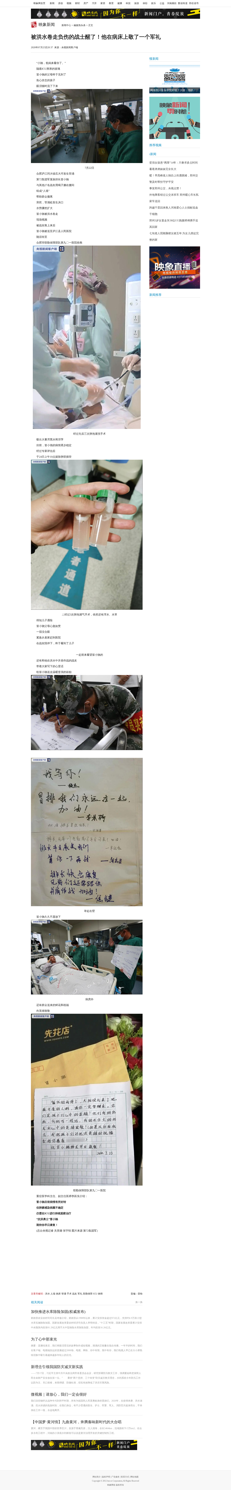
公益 (162, 3)
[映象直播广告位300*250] (174, 267)
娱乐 (153, 3)
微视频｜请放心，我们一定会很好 (59, 1394)
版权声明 (106, 1477)
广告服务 (115, 1477)
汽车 (94, 3)
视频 (69, 3)
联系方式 (125, 1477)
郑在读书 (194, 3)
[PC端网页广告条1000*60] (115, 14)
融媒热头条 (80, 25)
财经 (77, 3)
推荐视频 (155, 145)
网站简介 (97, 1477)
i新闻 (152, 154)
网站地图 (134, 1477)
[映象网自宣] (174, 118)
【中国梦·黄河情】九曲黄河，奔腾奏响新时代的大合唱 (76, 1422)
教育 (111, 3)
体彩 (145, 3)
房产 (86, 3)
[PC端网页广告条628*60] (84, 1445)
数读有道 (183, 3)
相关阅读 (37, 1302)
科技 (128, 3)
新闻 (52, 3)
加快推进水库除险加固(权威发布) (58, 1312)
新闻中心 (66, 25)
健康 (119, 3)
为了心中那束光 (44, 1339)
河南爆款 (172, 3)
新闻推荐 (155, 294)
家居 (102, 3)
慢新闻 (153, 58)
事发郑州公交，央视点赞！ (165, 188)
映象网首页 (39, 3)
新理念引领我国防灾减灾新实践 (57, 1367)
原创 (60, 3)
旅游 (136, 3)
